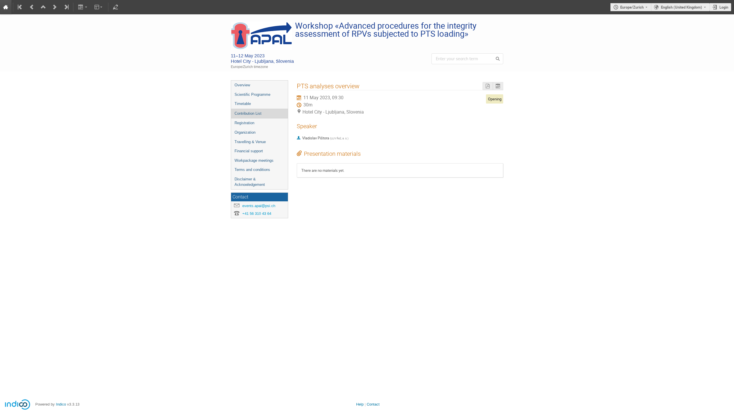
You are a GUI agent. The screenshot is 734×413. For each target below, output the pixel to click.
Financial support (249, 151)
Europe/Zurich (632, 7)
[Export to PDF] (488, 86)
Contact (373, 404)
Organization (245, 132)
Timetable (243, 104)
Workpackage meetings (254, 160)
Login (723, 7)
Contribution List (248, 113)
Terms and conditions (252, 169)
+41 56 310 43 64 (256, 213)
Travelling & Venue (250, 142)
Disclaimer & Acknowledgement (250, 182)
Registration (244, 123)
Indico (61, 404)
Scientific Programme (252, 94)
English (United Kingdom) (681, 7)
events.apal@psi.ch (258, 205)
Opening (494, 99)
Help (360, 404)
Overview (242, 85)
